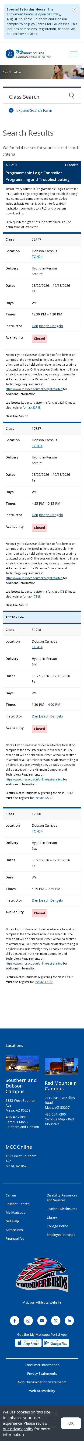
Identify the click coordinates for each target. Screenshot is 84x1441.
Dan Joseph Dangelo (47, 326)
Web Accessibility (42, 1391)
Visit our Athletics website (42, 1302)
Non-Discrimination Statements (42, 1382)
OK (71, 1423)
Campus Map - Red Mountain (59, 1121)
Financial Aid (15, 1238)
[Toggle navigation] (73, 54)
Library (52, 1217)
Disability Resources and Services (62, 1197)
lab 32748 (34, 407)
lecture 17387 (44, 982)
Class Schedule (12, 72)
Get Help (12, 1221)
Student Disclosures (62, 1209)
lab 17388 (34, 596)
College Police (57, 1226)
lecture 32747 (44, 798)
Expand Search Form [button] (34, 110)
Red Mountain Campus (61, 1086)
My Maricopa (15, 1212)
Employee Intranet (61, 1234)
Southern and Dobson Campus (21, 1086)
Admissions (14, 1230)
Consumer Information (42, 1365)
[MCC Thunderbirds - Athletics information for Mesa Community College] (42, 1275)
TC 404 (37, 256)
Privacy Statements (42, 1373)
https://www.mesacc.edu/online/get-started (34, 389)
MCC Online (19, 1147)
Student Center (17, 1204)
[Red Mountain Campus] (61, 1068)
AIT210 (11, 165)
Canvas (11, 1195)
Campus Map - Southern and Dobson (22, 1124)
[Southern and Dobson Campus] (22, 1066)
